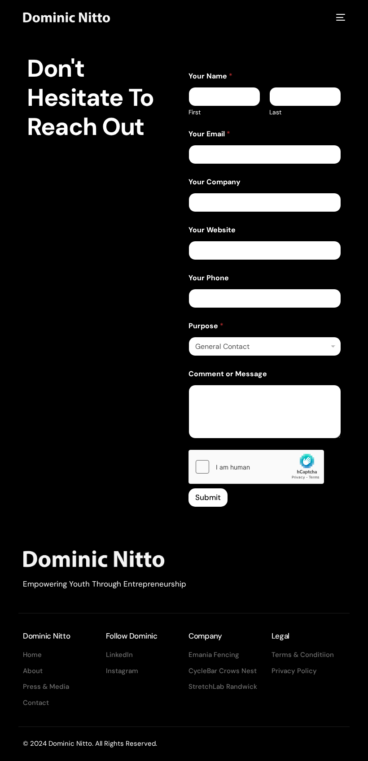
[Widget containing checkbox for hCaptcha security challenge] (256, 467)
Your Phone (208, 278)
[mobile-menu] (339, 17)
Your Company (214, 182)
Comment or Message (227, 374)
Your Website (212, 230)
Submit (208, 497)
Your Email (209, 134)
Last (275, 112)
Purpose (205, 326)
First (194, 112)
